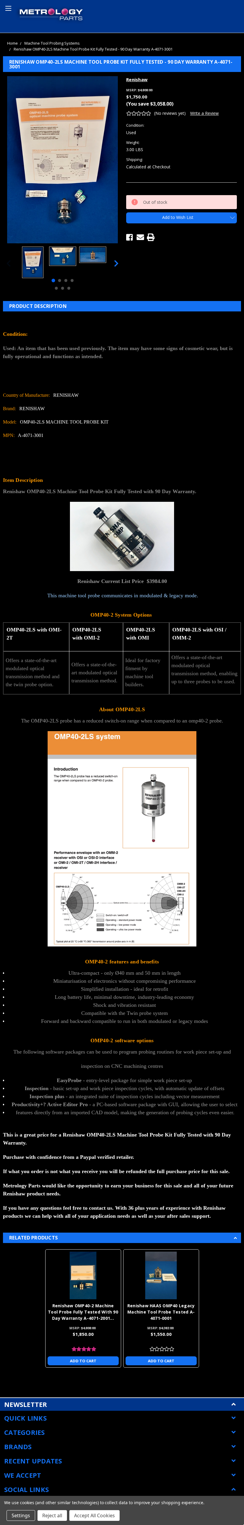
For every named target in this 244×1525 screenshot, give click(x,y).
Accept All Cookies (94, 1515)
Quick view (83, 1275)
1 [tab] (53, 280)
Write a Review (204, 113)
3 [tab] (66, 280)
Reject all (52, 1515)
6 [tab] (62, 288)
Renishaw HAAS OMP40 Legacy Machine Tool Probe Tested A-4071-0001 (161, 1312)
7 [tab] (69, 288)
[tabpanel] (33, 263)
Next (116, 263)
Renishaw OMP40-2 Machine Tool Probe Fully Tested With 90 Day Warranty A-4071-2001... (83, 1312)
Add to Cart (83, 1360)
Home (12, 43)
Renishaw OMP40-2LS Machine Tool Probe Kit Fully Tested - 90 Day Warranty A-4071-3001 (93, 49)
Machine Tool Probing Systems (52, 43)
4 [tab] (72, 280)
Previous (9, 263)
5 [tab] (56, 288)
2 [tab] (59, 280)
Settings (21, 1515)
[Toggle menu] (7, 7)
